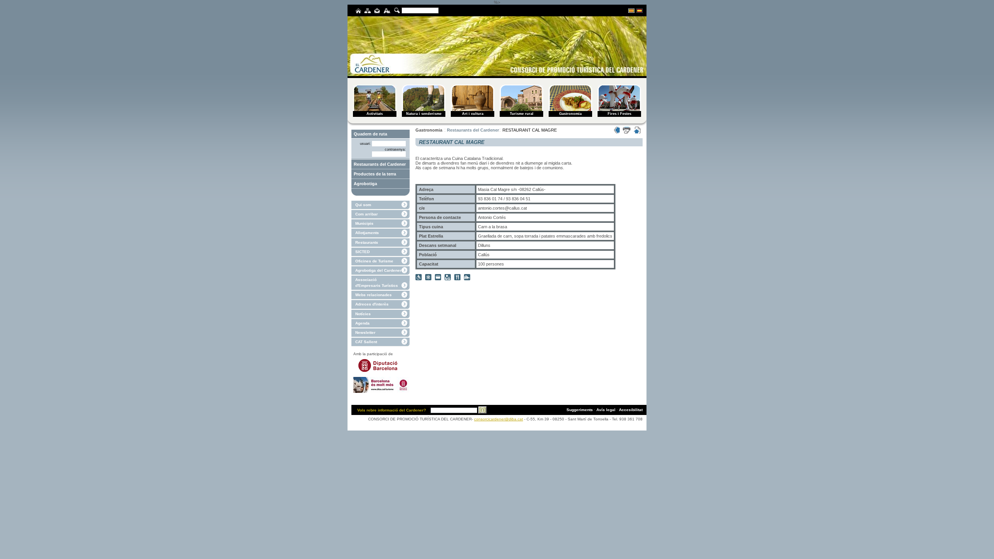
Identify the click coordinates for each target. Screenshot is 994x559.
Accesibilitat (631, 410)
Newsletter (365, 332)
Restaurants (366, 242)
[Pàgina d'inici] (358, 12)
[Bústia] (377, 12)
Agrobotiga (365, 183)
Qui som (363, 205)
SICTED (362, 252)
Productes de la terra (375, 174)
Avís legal (605, 410)
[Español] (639, 12)
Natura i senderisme (423, 114)
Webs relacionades (373, 295)
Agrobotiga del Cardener (378, 270)
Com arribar (366, 214)
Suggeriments (580, 410)
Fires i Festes (619, 114)
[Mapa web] (367, 12)
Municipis (364, 223)
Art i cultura (472, 114)
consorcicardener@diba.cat (498, 419)
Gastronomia (570, 114)
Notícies (363, 314)
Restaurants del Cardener (380, 164)
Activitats (375, 114)
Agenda (362, 323)
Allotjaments (367, 233)
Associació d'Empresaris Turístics (376, 283)
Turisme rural (521, 114)
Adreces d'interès (372, 304)
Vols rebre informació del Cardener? (391, 410)
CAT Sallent (366, 342)
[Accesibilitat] (387, 12)
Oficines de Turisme (374, 261)
